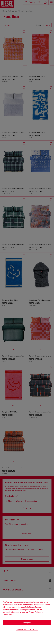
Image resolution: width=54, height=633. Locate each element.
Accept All (27, 623)
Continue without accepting (27, 629)
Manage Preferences (11, 612)
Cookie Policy (8, 615)
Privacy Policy (34, 612)
